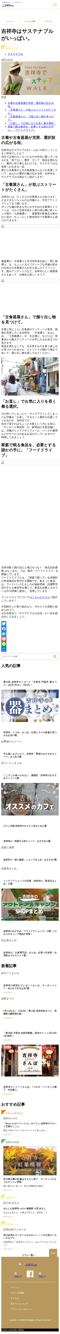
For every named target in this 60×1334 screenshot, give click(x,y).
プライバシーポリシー (21, 1309)
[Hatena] (30, 633)
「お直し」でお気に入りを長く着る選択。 (32, 123)
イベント (11, 21)
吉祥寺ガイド (13, 48)
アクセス (48, 21)
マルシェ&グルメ (14, 1113)
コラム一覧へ (28, 1255)
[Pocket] (30, 639)
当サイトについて (19, 1304)
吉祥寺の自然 (12, 1142)
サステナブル (15, 54)
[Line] (30, 644)
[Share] (30, 649)
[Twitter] (30, 623)
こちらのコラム (41, 597)
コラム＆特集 (30, 21)
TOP (53, 1253)
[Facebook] (30, 628)
